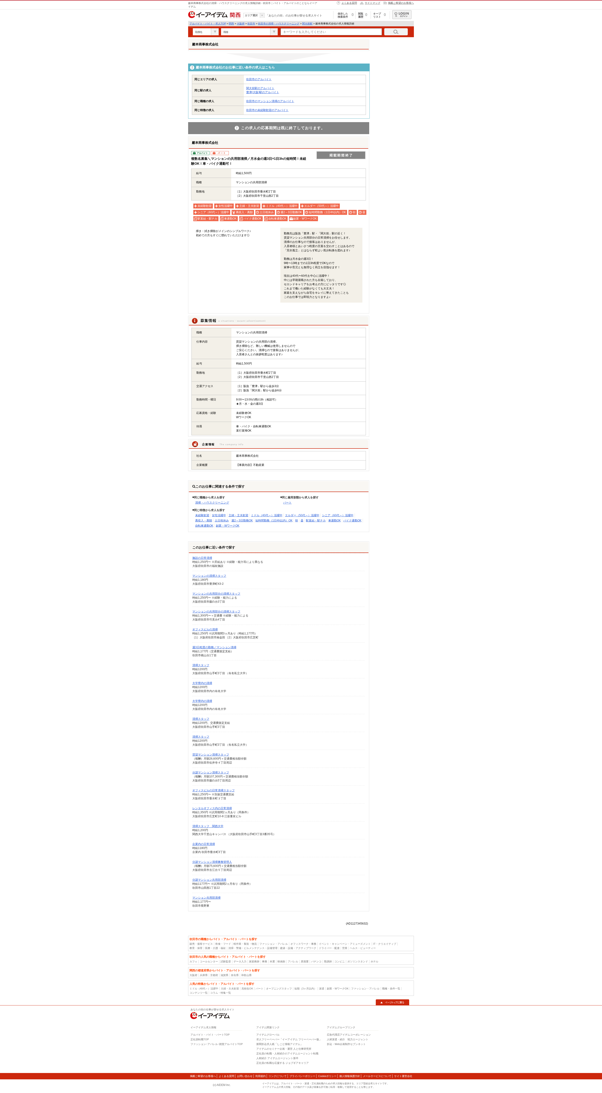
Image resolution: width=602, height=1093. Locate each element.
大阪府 (241, 23)
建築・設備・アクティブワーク (298, 948)
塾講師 (328, 961)
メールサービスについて (377, 1076)
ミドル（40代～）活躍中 (266, 515)
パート (287, 502)
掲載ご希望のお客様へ (401, 2)
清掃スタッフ (200, 665)
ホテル (374, 961)
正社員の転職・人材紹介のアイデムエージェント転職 (287, 1053)
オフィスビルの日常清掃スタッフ (213, 790)
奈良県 (235, 975)
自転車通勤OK (204, 525)
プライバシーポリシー (302, 1076)
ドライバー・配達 (329, 948)
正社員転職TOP (199, 1039)
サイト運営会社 (403, 1076)
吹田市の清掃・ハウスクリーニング (278, 23)
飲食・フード (223, 943)
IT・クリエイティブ (384, 943)
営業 (344, 948)
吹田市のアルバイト (259, 79)
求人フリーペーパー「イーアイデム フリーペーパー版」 (289, 1039)
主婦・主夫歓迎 (238, 515)
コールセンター (209, 961)
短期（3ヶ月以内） (305, 988)
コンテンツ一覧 (199, 992)
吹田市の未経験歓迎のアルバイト (267, 110)
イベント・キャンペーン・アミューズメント (345, 943)
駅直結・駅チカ (316, 520)
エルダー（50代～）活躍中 (302, 515)
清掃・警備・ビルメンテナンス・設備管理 (252, 948)
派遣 (321, 988)
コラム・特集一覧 (220, 992)
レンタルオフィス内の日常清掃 (212, 808)
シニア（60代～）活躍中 (337, 515)
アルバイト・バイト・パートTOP (210, 1034)
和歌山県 (246, 975)
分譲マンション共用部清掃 (209, 879)
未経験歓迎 (202, 515)
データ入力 (240, 961)
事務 (264, 961)
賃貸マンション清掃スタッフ (210, 754)
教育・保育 (196, 948)
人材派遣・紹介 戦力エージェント (347, 1039)
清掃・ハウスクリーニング (212, 502)
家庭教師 (254, 961)
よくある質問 (349, 2)
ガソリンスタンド (357, 961)
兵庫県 (204, 975)
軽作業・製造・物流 (245, 943)
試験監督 (226, 961)
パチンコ (316, 961)
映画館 (281, 961)
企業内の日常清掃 (203, 844)
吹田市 (251, 23)
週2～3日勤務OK (242, 520)
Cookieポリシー (327, 1076)
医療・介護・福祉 (215, 948)
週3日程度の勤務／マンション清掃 (214, 647)
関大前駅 (307, 23)
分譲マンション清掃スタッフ (210, 772)
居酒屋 (305, 961)
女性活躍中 (219, 515)
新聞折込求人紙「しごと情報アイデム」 (279, 1044)
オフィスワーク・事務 (303, 943)
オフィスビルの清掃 (205, 629)
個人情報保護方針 (349, 1076)
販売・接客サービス (201, 943)
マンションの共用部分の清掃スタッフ (216, 593)
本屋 (272, 961)
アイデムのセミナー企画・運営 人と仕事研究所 (283, 1048)
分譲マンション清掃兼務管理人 (212, 862)
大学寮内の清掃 (202, 683)
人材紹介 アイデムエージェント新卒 (277, 1058)
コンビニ (339, 961)
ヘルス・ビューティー (363, 948)
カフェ (193, 961)
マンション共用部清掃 (206, 897)
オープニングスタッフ (279, 988)
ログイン (402, 14)
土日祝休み (222, 520)
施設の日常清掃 (202, 558)
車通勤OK (334, 520)
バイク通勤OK (352, 520)
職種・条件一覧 (391, 988)
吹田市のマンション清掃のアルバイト (270, 101)
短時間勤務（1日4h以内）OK (274, 520)
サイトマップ (372, 2)
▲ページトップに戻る (392, 1002)
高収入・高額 (203, 520)
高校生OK (247, 988)
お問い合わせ (245, 1076)
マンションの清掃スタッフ (209, 575)
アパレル (293, 961)
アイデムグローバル (268, 1034)
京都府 (214, 975)
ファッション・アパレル (273, 943)
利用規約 (260, 1076)
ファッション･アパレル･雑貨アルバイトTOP (216, 1044)
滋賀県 (224, 975)
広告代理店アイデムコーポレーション (349, 1034)
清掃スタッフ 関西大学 (207, 826)
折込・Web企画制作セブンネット (346, 1044)
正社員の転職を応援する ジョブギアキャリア (282, 1062)
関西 (231, 23)
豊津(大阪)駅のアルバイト (262, 92)
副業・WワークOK (227, 525)
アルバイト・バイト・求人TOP (208, 23)
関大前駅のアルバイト (260, 88)
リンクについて (278, 1076)
